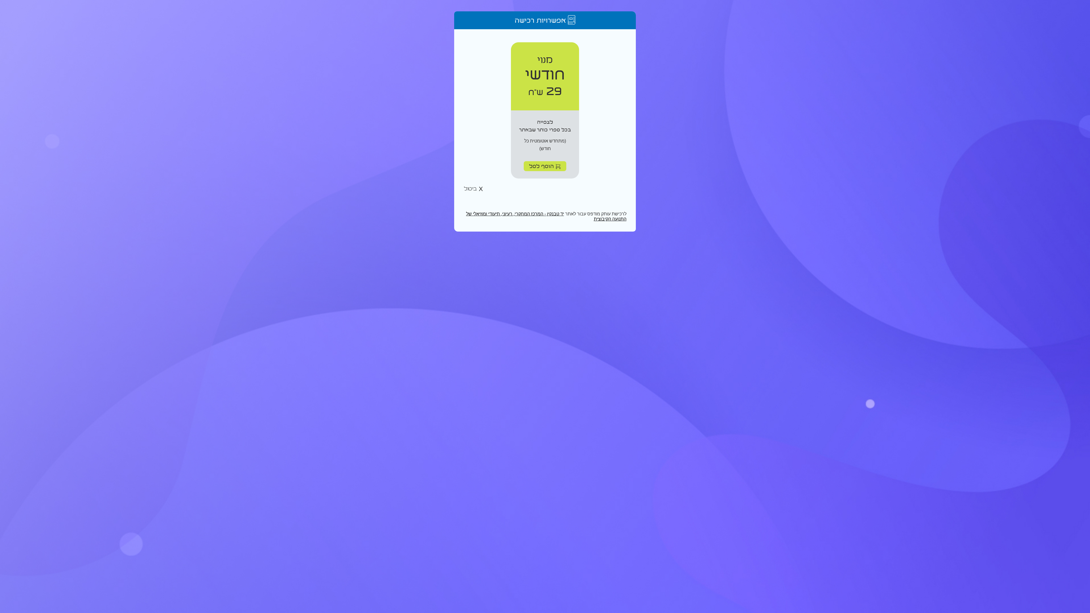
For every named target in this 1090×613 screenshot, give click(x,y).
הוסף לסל (542, 166)
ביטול (471, 189)
